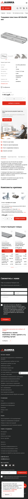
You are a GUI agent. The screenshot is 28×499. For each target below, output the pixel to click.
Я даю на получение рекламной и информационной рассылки (15, 477)
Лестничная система (18, 13)
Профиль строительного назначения (10, 383)
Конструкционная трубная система (10, 361)
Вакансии (3, 407)
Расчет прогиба (5, 438)
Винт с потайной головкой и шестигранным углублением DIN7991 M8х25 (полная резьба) (12, 211)
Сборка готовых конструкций (8, 423)
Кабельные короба (6, 365)
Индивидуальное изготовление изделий (11, 425)
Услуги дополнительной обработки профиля (12, 394)
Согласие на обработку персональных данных (13, 453)
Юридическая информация (8, 405)
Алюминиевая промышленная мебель (10, 379)
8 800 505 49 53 (5, 456)
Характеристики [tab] (12, 156)
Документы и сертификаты (8, 403)
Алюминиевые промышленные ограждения (12, 376)
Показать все (4, 83)
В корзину (7, 251)
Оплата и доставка (6, 436)
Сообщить (5, 340)
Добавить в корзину (20, 218)
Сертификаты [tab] (21, 156)
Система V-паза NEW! (6, 374)
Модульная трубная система (8, 363)
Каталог (9, 13)
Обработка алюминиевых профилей (10, 420)
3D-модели (4, 431)
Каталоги (3, 434)
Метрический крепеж (6, 390)
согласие (11, 305)
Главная (3, 13)
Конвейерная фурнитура (7, 367)
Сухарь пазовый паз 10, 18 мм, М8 (9, 209)
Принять (7, 494)
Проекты (3, 442)
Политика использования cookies (9, 448)
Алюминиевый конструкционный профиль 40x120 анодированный (20, 244)
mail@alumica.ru (5, 459)
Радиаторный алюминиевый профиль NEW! (12, 385)
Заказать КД (7, 119)
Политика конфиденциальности (9, 446)
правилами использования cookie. (10, 490)
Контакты (3, 444)
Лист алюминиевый (6, 387)
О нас (2, 401)
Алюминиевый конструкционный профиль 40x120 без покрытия (6, 244)
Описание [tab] (3, 156)
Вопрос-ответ (4, 409)
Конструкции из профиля (7, 392)
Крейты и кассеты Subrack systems (9, 381)
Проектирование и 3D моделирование (11, 418)
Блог (2, 412)
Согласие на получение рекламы (9, 451)
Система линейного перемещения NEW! (11, 372)
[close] (27, 373)
